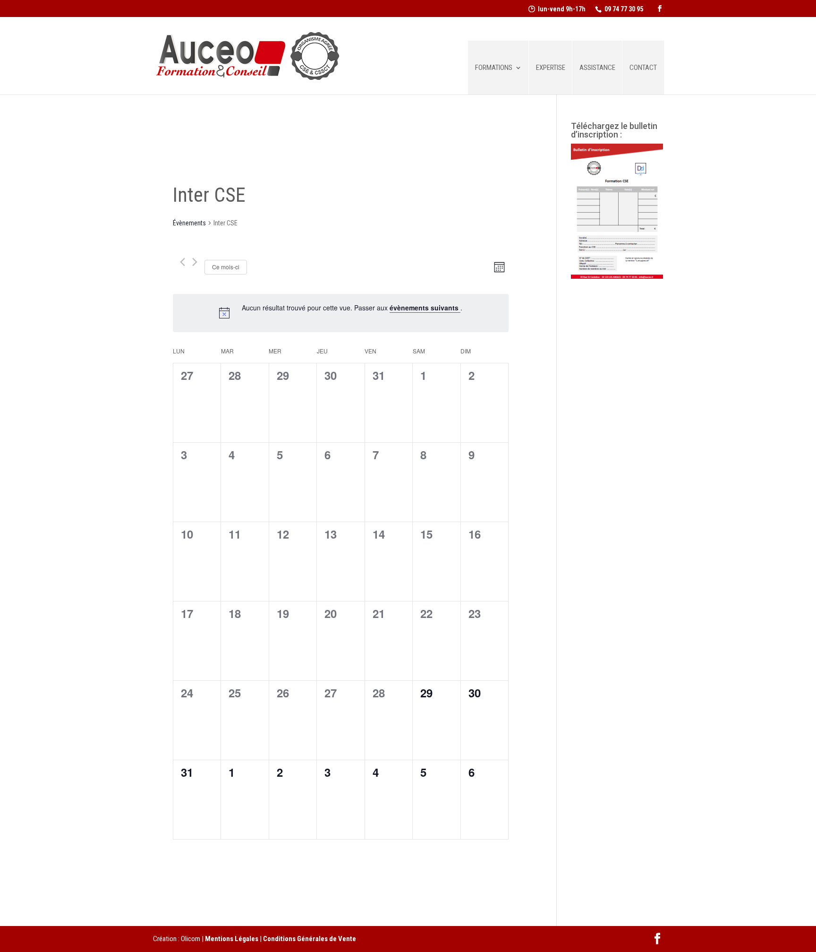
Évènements (189, 223)
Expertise (550, 68)
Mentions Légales (231, 939)
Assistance (597, 68)
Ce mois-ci (225, 267)
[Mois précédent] (182, 261)
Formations (493, 68)
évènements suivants (425, 307)
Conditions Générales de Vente (309, 939)
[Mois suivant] (194, 261)
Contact (643, 68)
